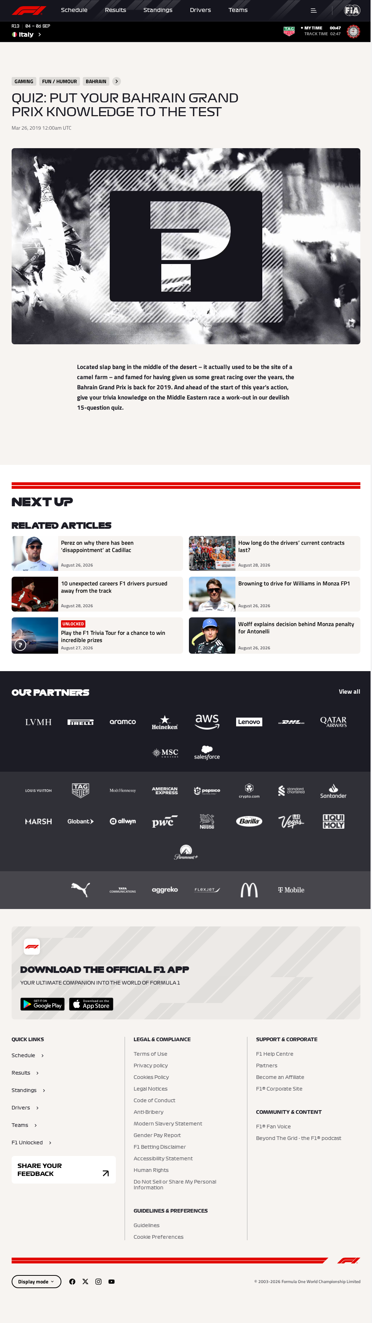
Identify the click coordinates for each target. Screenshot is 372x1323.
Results (115, 10)
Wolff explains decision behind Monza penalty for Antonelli (296, 628)
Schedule (74, 10)
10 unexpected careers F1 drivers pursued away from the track (114, 587)
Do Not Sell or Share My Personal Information (175, 1185)
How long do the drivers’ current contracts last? (291, 546)
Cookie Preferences (158, 1237)
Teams (238, 10)
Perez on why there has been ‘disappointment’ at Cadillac (97, 546)
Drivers (200, 10)
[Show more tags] (116, 81)
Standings (158, 10)
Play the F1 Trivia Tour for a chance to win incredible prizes (113, 636)
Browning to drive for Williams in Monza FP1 (294, 584)
